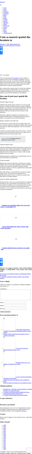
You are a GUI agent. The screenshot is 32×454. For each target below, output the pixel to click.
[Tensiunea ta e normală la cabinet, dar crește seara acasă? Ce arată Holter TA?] (15, 200)
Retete (5, 28)
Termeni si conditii (5, 453)
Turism (5, 31)
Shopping (5, 22)
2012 (4, 444)
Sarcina (5, 21)
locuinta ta (16, 78)
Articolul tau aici (7, 33)
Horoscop (5, 13)
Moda (4, 15)
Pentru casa (6, 25)
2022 (4, 431)
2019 (4, 435)
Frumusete (6, 12)
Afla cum (23, 411)
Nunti (4, 16)
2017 (4, 438)
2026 (4, 425)
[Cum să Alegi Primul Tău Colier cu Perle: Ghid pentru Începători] (16, 221)
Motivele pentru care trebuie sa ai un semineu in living (17, 383)
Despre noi (13, 453)
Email (2, 305)
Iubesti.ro (2, 2)
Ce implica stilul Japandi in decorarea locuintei (15, 395)
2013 (4, 443)
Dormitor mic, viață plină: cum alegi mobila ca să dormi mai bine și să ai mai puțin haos (17, 389)
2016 (4, 440)
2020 (4, 434)
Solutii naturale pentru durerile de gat (12, 393)
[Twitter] (16, 50)
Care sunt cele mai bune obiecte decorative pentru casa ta (15, 349)
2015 (4, 441)
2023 (4, 429)
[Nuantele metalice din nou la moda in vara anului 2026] (16, 242)
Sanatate (5, 19)
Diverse (5, 10)
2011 (4, 446)
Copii (4, 9)
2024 (4, 428)
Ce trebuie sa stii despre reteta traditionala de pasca (16, 392)
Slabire (5, 24)
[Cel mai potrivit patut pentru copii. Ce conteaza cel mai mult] (6, 334)
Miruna (12, 44)
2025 (4, 426)
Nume (2, 302)
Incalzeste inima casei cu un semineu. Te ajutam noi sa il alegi (16, 363)
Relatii (5, 18)
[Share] (16, 53)
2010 (4, 447)
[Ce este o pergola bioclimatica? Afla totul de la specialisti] (9, 377)
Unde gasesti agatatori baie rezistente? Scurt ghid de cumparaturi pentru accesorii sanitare (17, 331)
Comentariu (3, 289)
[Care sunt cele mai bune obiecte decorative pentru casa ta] (9, 348)
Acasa (4, 8)
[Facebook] (16, 47)
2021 (4, 432)
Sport (4, 30)
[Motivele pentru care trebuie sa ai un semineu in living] (17, 381)
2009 (4, 449)
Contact (29, 453)
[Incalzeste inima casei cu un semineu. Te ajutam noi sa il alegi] (9, 362)
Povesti (5, 27)
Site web (2, 308)
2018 (4, 437)
